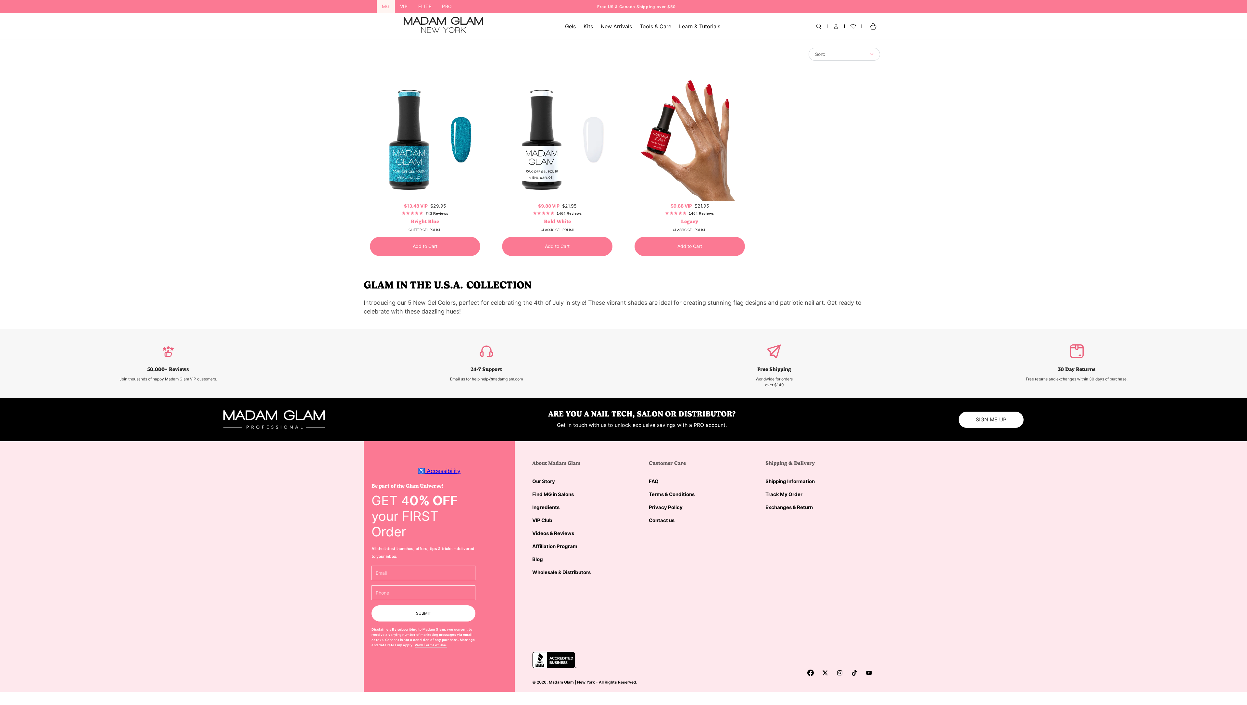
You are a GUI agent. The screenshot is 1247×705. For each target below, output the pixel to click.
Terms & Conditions (672, 494)
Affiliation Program (554, 546)
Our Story (543, 481)
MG (386, 6)
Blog (537, 559)
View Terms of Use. (431, 645)
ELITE (425, 6)
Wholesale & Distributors (561, 572)
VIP (404, 6)
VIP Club (542, 520)
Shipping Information (790, 481)
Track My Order (783, 494)
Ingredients (546, 507)
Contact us (661, 520)
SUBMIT (423, 613)
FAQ (654, 481)
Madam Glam (561, 682)
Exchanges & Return (789, 507)
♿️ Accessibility (439, 471)
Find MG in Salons (553, 494)
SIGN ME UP (991, 419)
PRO (447, 6)
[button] (818, 26)
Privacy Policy (666, 507)
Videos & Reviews (553, 533)
